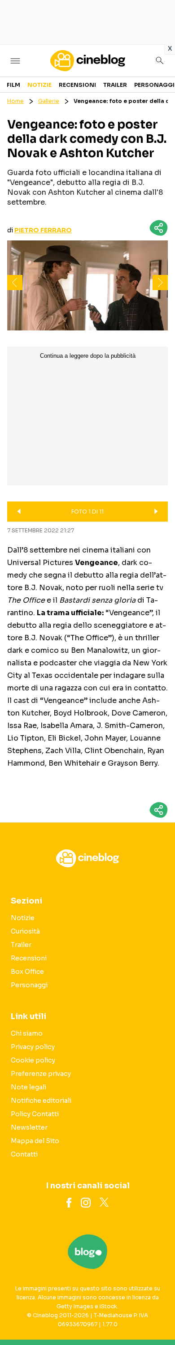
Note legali (28, 1087)
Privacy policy (33, 1047)
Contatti (24, 1154)
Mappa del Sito (35, 1141)
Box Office (27, 972)
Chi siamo (27, 1033)
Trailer (115, 84)
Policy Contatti (35, 1114)
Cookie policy (33, 1060)
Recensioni (77, 84)
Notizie (39, 84)
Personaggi (154, 84)
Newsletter (29, 1127)
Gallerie (48, 101)
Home (15, 101)
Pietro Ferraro (43, 230)
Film (13, 84)
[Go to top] (157, 1315)
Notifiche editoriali (41, 1101)
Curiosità (25, 931)
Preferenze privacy (41, 1074)
